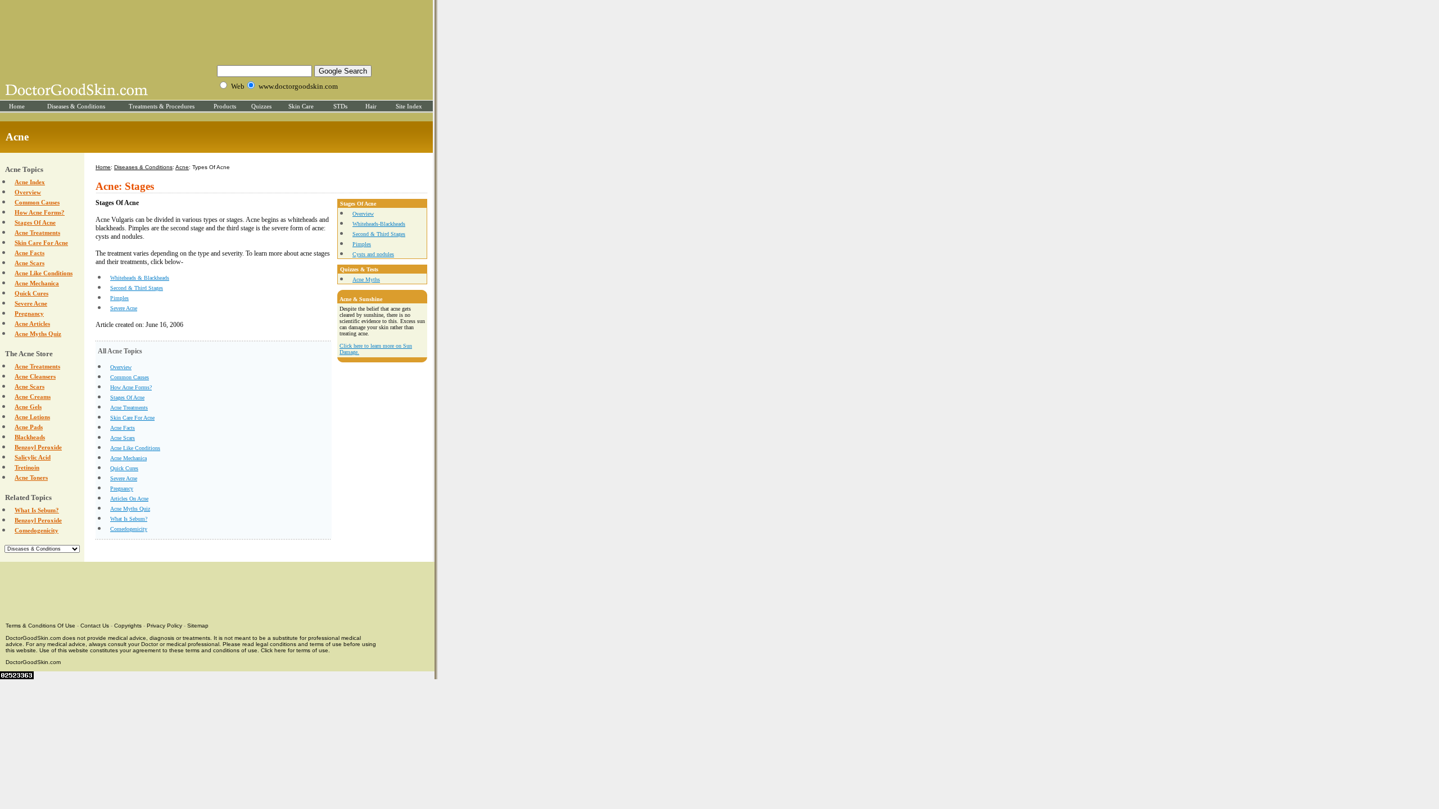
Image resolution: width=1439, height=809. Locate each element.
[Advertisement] (216, 31)
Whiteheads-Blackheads (378, 224)
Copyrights (128, 625)
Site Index (409, 106)
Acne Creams (33, 396)
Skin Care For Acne (41, 242)
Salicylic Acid (33, 457)
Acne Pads (29, 427)
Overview (28, 192)
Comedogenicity (36, 530)
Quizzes (261, 106)
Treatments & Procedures (161, 106)
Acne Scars (29, 263)
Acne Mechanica (37, 283)
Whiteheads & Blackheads (139, 278)
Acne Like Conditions (44, 273)
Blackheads (30, 437)
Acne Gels (28, 406)
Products (225, 106)
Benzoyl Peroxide (38, 447)
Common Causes (37, 202)
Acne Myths (366, 279)
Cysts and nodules (373, 254)
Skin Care (301, 106)
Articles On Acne (129, 499)
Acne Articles (32, 323)
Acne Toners (31, 477)
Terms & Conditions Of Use (40, 625)
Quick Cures (31, 293)
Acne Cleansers (35, 376)
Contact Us (94, 625)
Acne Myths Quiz (38, 333)
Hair (371, 106)
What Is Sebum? (37, 510)
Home (17, 106)
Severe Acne (31, 303)
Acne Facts (29, 252)
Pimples (119, 298)
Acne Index (30, 182)
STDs (340, 106)
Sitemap (198, 625)
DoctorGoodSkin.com (33, 662)
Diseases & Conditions (76, 106)
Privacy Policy (164, 625)
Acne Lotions (32, 416)
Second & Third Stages (136, 288)
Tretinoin (27, 467)
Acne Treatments (37, 232)
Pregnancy (29, 313)
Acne (182, 167)
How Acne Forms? (40, 212)
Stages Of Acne (35, 222)
